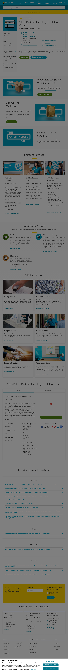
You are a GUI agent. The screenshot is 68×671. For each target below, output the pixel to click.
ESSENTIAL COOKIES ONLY (50, 664)
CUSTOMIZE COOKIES (50, 661)
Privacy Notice (33, 669)
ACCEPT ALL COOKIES (50, 668)
